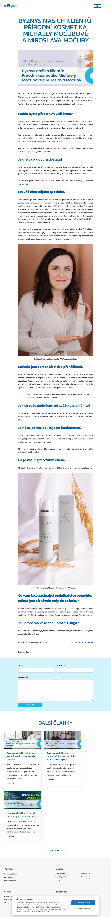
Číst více (11, 783)
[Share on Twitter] (82, 642)
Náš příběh (8, 896)
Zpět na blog (55, 850)
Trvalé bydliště (61, 877)
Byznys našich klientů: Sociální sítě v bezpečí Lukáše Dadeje (22, 815)
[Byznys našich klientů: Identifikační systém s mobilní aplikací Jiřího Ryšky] (62, 740)
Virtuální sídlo (86, 873)
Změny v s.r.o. (86, 877)
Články (6, 902)
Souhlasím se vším (83, 903)
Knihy (58, 880)
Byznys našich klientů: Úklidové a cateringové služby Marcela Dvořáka (22, 756)
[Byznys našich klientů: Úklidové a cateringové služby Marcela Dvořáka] (22, 740)
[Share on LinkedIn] (85, 642)
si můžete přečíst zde (41, 911)
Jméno (21, 665)
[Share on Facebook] (79, 642)
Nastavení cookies (83, 908)
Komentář (23, 677)
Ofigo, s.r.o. (11, 6)
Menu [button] (105, 6)
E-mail (60, 665)
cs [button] (96, 6)
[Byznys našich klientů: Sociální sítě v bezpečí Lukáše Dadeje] (22, 800)
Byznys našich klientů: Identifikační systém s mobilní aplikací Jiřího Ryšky (61, 756)
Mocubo (21, 121)
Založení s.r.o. (60, 873)
